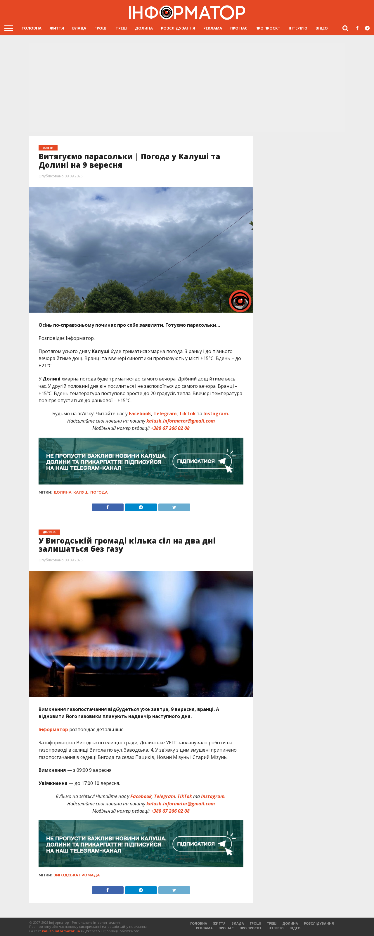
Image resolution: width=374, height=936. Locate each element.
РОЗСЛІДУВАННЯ (178, 28)
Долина (62, 492)
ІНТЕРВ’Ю (298, 28)
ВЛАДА (79, 28)
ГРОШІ (101, 28)
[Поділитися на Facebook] (108, 506)
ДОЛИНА (144, 28)
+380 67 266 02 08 (170, 428)
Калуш (81, 492)
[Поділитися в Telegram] (141, 506)
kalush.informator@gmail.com (180, 421)
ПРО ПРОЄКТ (267, 28)
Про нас (238, 28)
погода (99, 492)
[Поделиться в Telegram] (141, 888)
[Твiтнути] (174, 506)
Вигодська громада (76, 875)
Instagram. (216, 413)
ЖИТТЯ (57, 28)
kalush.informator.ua (61, 931)
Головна (31, 28)
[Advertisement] (187, 88)
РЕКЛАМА (212, 28)
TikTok (187, 413)
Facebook (140, 413)
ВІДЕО (322, 28)
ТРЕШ (121, 28)
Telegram (165, 413)
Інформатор (53, 729)
